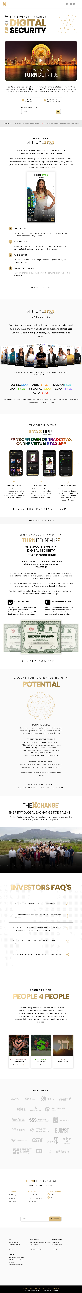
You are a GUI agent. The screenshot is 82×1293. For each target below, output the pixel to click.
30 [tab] (16, 865)
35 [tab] (30, 865)
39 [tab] (41, 865)
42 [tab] (50, 865)
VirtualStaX (12, 1198)
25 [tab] (2, 865)
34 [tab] (27, 865)
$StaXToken (12, 1202)
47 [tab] (63, 865)
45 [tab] (58, 865)
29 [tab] (14, 865)
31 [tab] (19, 865)
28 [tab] (11, 865)
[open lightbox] (41, 61)
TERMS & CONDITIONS (32, 1290)
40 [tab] (44, 865)
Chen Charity (32, 1202)
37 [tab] (36, 865)
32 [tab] (22, 865)
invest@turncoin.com (41, 1185)
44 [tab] (55, 865)
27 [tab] (8, 865)
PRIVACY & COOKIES (51, 1290)
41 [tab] (47, 865)
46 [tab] (61, 865)
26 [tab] (5, 865)
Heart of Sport (32, 1195)
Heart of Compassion (35, 1198)
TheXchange (13, 1195)
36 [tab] (33, 865)
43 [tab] (52, 865)
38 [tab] (39, 865)
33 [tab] (25, 865)
